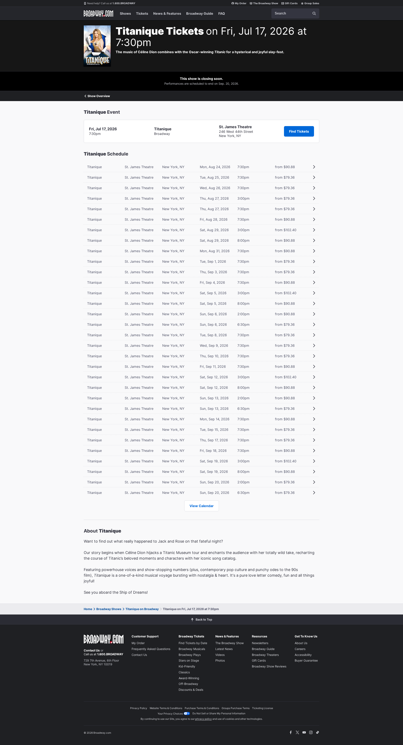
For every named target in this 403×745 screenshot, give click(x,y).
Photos (220, 660)
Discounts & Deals (191, 689)
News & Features (167, 13)
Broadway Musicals (192, 649)
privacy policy (203, 718)
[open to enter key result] (314, 13)
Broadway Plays (190, 655)
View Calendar (202, 506)
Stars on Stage (189, 660)
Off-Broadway (188, 684)
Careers (300, 649)
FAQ (221, 13)
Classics (184, 672)
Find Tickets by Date (193, 643)
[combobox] (295, 13)
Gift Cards (291, 3)
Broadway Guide (199, 13)
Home (88, 609)
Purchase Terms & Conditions (202, 708)
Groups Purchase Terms (236, 708)
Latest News (224, 649)
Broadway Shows (108, 609)
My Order (240, 3)
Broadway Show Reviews (269, 666)
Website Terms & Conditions (166, 708)
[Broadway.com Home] (98, 13)
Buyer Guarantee (306, 660)
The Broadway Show (265, 3)
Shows (125, 13)
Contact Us (92, 650)
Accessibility (303, 655)
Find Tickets (299, 131)
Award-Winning (189, 678)
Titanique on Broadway (142, 609)
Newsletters (260, 643)
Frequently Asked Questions (151, 649)
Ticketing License (262, 708)
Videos (220, 655)
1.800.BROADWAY (111, 3)
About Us (301, 643)
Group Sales (311, 3)
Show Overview (99, 96)
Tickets (142, 13)
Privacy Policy (138, 708)
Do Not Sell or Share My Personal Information (218, 713)
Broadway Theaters (265, 655)
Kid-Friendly (187, 666)
